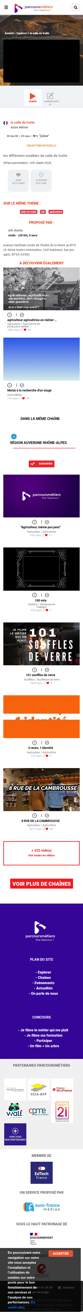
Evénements (44, 983)
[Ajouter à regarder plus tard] (10, 314)
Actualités (44, 988)
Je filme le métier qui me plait (44, 1030)
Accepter (61, 1253)
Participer (44, 1041)
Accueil (9, 33)
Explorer (22, 33)
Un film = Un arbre (44, 1046)
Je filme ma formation (44, 1035)
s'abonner (45, 463)
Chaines (44, 978)
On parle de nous (44, 993)
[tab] (32, 97)
